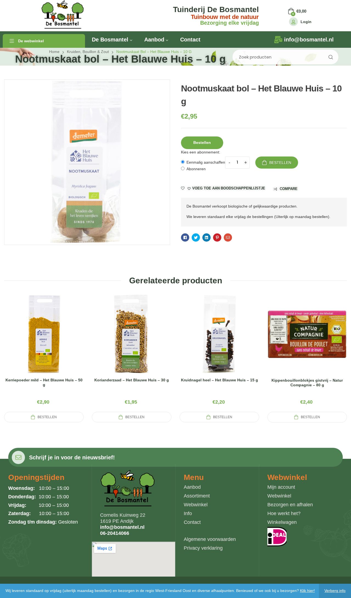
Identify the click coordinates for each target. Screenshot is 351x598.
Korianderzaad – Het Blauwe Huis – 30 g (131, 380)
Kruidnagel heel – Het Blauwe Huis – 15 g (219, 380)
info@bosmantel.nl (122, 527)
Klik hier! (307, 590)
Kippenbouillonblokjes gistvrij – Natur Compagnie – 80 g (307, 382)
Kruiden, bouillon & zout (88, 51)
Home (54, 51)
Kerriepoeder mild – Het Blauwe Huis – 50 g (44, 382)
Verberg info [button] (335, 590)
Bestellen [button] (202, 142)
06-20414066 (114, 533)
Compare (289, 189)
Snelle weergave (43, 340)
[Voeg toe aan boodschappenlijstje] (57, 340)
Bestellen (280, 162)
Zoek (330, 57)
